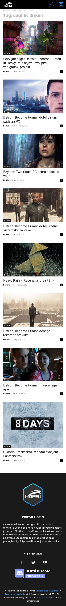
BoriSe (6, 71)
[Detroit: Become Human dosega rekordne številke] (33, 310)
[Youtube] (45, 562)
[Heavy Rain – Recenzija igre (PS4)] (33, 259)
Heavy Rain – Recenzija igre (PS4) (28, 280)
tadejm (6, 339)
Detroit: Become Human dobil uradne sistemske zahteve (30, 228)
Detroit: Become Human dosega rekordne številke (26, 333)
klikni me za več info (45, 597)
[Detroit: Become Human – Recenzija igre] (33, 364)
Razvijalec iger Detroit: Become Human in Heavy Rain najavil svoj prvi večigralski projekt (32, 63)
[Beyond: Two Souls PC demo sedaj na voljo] (33, 151)
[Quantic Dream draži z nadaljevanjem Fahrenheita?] (33, 425)
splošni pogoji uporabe (48, 590)
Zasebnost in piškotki (15, 594)
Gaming (7, 380)
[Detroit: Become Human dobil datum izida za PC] (33, 96)
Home (6, 10)
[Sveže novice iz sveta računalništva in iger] (21, 4)
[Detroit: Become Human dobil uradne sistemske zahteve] (33, 205)
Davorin (7, 285)
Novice (7, 53)
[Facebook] (21, 562)
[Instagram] (33, 562)
